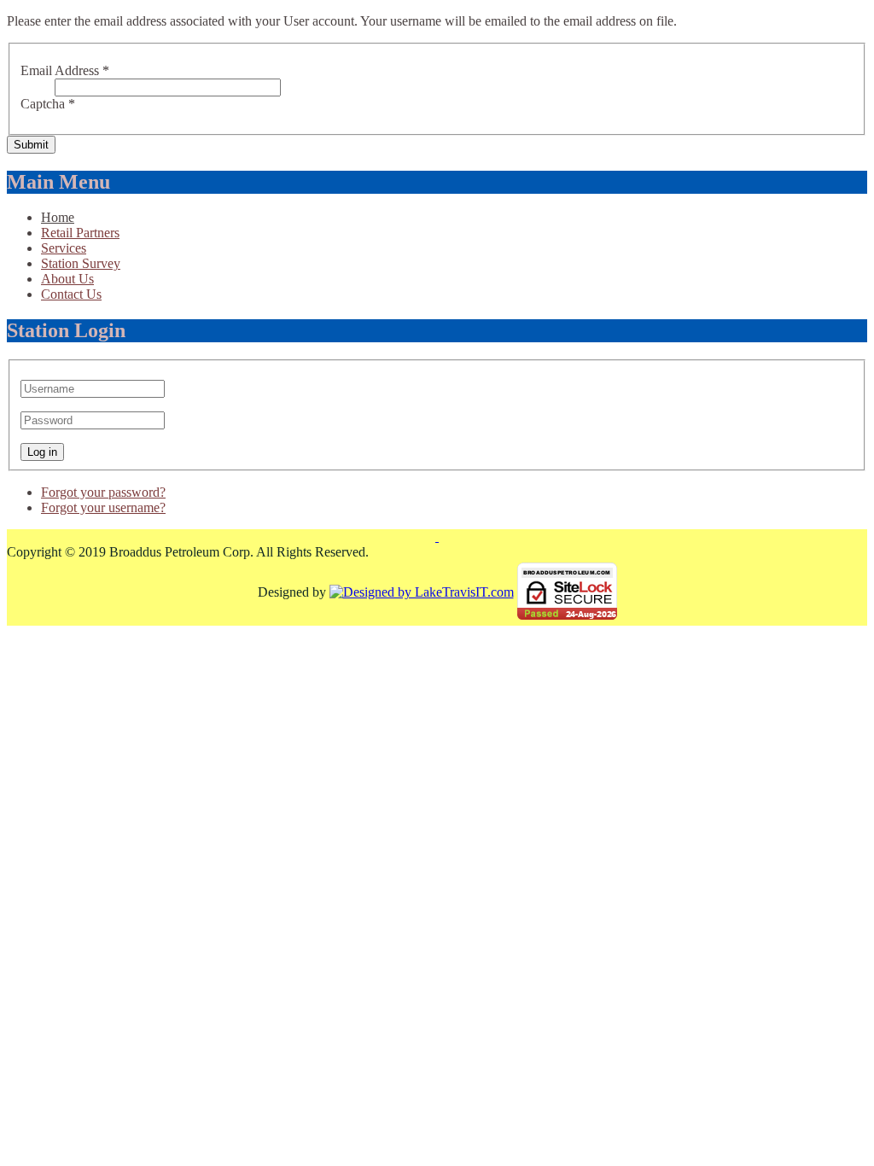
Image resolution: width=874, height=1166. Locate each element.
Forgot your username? (103, 507)
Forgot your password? (103, 492)
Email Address (64, 70)
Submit (31, 144)
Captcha (47, 103)
